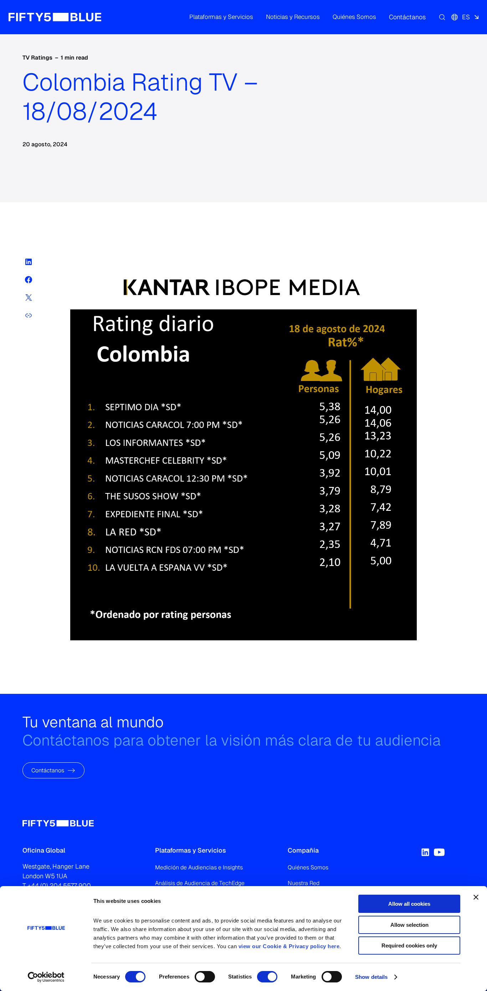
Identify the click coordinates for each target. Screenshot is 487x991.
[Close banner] (475, 897)
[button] (221, 17)
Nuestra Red (303, 883)
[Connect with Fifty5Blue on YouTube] (439, 852)
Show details (371, 977)
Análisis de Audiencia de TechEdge (200, 883)
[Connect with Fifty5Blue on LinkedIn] (425, 852)
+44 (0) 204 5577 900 (59, 885)
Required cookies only (409, 945)
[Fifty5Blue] (55, 17)
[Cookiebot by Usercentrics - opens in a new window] (46, 977)
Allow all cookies (409, 904)
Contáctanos (47, 770)
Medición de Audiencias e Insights (199, 867)
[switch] (205, 976)
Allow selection (409, 925)
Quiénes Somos (308, 867)
